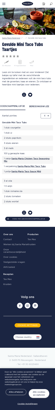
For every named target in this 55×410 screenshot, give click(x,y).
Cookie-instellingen (28, 404)
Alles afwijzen (16, 392)
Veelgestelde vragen (14, 262)
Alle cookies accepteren (39, 393)
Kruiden (32, 244)
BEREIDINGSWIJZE (39, 106)
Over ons (8, 234)
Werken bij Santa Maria (15, 244)
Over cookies (10, 257)
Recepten (8, 274)
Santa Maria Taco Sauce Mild (26, 172)
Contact (7, 239)
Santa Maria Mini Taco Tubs (32, 166)
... (24, 38)
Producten (33, 234)
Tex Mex (32, 239)
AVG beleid (9, 267)
